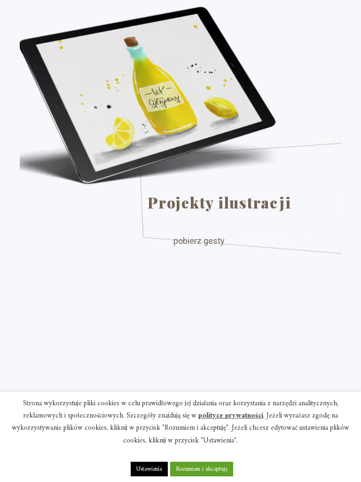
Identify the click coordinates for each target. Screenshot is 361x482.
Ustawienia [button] (149, 469)
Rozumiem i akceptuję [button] (202, 469)
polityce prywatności (230, 416)
